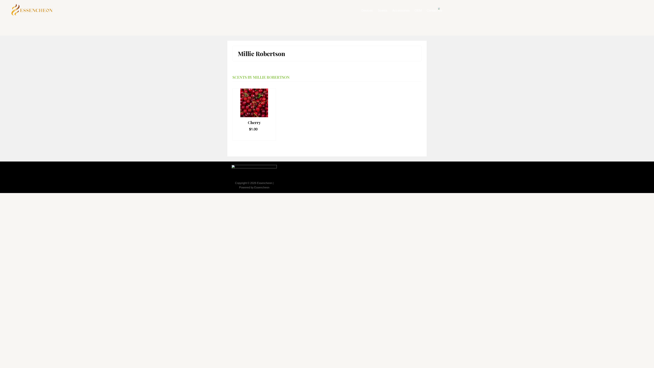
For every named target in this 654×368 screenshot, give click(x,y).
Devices (367, 10)
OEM (418, 10)
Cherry (254, 122)
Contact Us (434, 10)
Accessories (401, 10)
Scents (382, 10)
